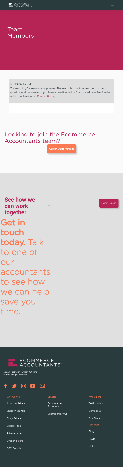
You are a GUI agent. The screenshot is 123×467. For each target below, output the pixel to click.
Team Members (20, 32)
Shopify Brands (16, 411)
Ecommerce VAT (57, 414)
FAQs (91, 439)
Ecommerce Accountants (55, 405)
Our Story (94, 418)
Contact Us (43, 96)
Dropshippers (15, 441)
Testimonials (95, 403)
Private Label (14, 433)
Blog (91, 431)
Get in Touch (108, 203)
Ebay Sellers (14, 418)
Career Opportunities (61, 149)
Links (91, 446)
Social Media (14, 426)
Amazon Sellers (16, 403)
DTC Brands (14, 448)
